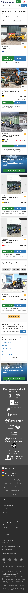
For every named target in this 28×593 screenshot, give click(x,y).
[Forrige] (2, 35)
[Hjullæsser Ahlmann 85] (14, 35)
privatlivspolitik (9, 589)
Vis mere (14, 358)
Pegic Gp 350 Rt (7, 487)
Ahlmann (4, 345)
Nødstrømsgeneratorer (17, 490)
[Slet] (19, 5)
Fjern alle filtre (8, 21)
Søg (24, 6)
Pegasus (21, 483)
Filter (8, 17)
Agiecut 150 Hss (6, 342)
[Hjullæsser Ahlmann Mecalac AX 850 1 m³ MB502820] (14, 122)
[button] (26, 1)
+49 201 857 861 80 (10, 473)
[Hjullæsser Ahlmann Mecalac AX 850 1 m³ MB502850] (14, 227)
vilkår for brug (18, 589)
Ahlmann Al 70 (6, 348)
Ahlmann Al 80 (6, 352)
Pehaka (7, 490)
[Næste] (25, 35)
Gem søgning (14, 316)
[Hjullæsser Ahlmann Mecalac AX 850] (14, 283)
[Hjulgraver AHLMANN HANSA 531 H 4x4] (14, 78)
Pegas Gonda (14, 494)
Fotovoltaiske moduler (10, 483)
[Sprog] (24, 1)
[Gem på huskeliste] (25, 47)
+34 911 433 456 (9, 476)
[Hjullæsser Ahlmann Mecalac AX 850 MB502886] (14, 184)
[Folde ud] (14, 66)
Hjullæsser (6, 269)
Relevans (20, 17)
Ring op (21, 58)
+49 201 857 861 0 (10, 471)
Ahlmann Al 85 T (7, 355)
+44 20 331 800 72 (10, 468)
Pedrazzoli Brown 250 (19, 487)
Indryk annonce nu (14, 170)
